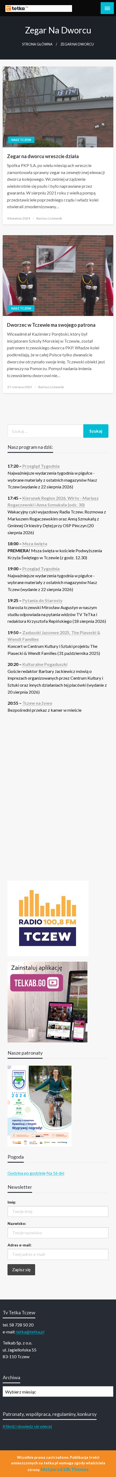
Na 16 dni (55, 1173)
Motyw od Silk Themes (64, 1469)
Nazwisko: (17, 1223)
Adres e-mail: (20, 1245)
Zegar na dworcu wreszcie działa (43, 156)
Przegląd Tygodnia (41, 465)
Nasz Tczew (21, 139)
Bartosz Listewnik (49, 218)
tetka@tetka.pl (30, 1331)
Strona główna (37, 44)
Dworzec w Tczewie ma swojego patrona (51, 325)
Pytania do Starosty (42, 600)
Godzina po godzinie (27, 1173)
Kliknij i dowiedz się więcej (27, 1426)
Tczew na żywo (37, 703)
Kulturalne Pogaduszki (44, 664)
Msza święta (34, 543)
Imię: (12, 1202)
